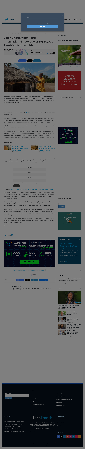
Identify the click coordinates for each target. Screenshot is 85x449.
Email (28, 17)
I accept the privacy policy (42, 23)
